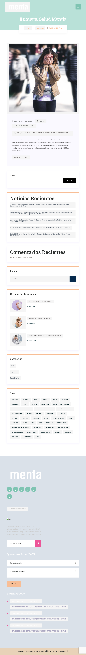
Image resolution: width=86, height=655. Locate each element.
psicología (37, 427)
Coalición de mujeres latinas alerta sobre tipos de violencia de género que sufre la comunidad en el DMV (40, 205)
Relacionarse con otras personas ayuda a (45, 335)
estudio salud (17, 413)
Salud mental (14, 378)
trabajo (15, 437)
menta (41, 121)
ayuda (36, 399)
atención (26, 399)
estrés (69, 409)
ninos (25, 423)
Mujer (71, 418)
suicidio (58, 432)
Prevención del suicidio (20, 427)
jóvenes (62, 413)
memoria (36, 418)
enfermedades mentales (44, 409)
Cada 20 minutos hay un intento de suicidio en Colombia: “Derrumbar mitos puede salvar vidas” (40, 235)
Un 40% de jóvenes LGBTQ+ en (39, 318)
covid (12, 366)
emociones (27, 409)
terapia (68, 432)
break (55, 399)
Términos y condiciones (17, 508)
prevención (61, 423)
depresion (45, 404)
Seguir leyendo (21, 157)
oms (32, 423)
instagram (51, 413)
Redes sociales (17, 432)
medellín (25, 418)
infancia (39, 413)
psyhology (50, 427)
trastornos (27, 437)
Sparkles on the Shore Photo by (26, 601)
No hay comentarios (25, 125)
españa (60, 409)
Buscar (12, 176)
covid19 (34, 404)
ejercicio (15, 409)
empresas (13, 372)
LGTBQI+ (15, 418)
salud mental (45, 432)
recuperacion (63, 427)
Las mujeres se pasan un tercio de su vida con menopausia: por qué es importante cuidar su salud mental (40, 221)
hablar (29, 413)
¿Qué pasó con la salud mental (40, 301)
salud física (31, 432)
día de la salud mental (61, 404)
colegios (65, 399)
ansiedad (15, 399)
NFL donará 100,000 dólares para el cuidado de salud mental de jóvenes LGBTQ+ (40, 228)
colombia (15, 404)
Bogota (45, 399)
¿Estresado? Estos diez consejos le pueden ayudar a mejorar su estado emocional (41, 133)
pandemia (49, 423)
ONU (40, 423)
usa (37, 437)
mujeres (15, 423)
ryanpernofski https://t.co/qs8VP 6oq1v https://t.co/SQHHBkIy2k (39, 607)
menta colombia (58, 418)
